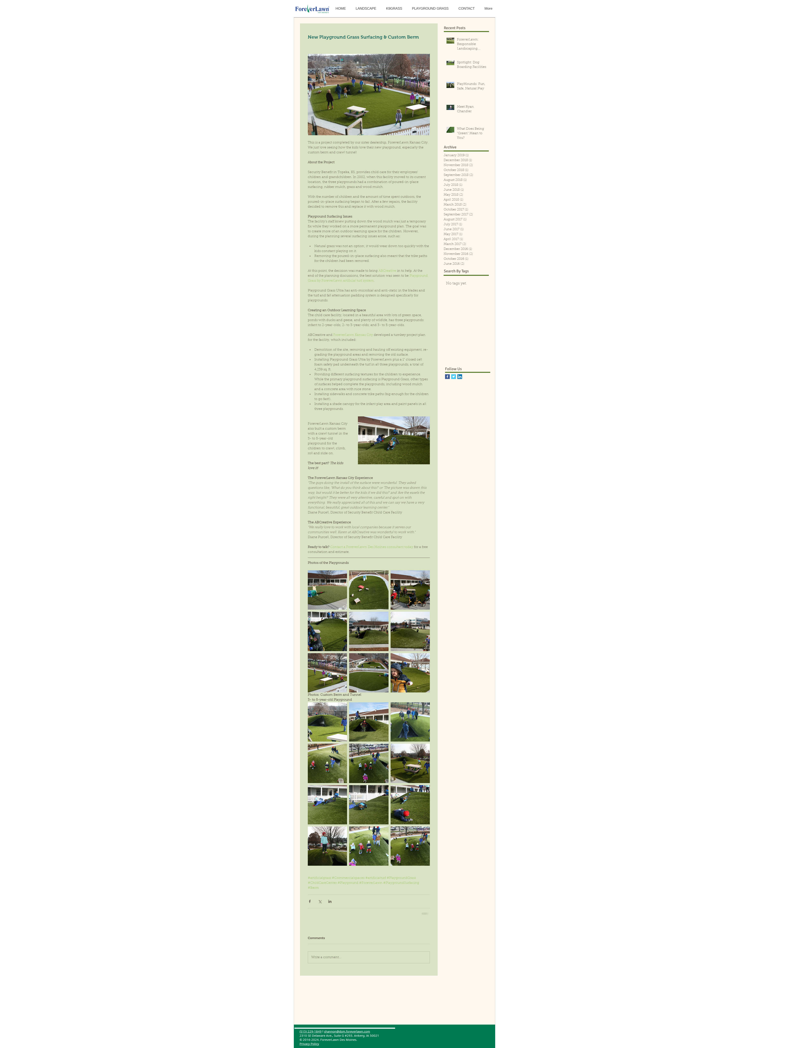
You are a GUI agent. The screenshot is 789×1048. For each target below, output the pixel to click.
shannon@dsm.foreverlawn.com (347, 1035)
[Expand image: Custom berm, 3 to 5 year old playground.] (410, 763)
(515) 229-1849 (311, 1035)
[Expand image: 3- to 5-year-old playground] (368, 846)
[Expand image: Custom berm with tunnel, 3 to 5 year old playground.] (327, 722)
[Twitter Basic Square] (453, 376)
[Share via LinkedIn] (330, 901)
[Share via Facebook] (310, 901)
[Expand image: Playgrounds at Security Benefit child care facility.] (368, 672)
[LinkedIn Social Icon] (459, 376)
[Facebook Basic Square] (447, 376)
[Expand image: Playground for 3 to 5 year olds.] (410, 590)
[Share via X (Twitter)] (320, 901)
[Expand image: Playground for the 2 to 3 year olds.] (327, 590)
